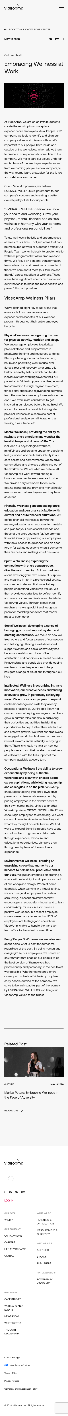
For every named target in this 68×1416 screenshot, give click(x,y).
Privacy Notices (11, 1381)
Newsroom (11, 1316)
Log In (8, 1200)
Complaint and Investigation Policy (21, 1389)
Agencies (43, 1250)
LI (63, 39)
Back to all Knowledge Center (30, 29)
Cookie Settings (12, 1358)
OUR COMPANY (13, 1236)
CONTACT (10, 1256)
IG (10, 1192)
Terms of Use (10, 1373)
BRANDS (42, 1257)
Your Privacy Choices (19, 1365)
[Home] (13, 9)
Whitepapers (12, 1323)
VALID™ (8, 1220)
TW (57, 39)
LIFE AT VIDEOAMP (15, 1249)
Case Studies (12, 1299)
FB (50, 39)
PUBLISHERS (44, 1263)
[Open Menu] (60, 6)
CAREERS (9, 1242)
